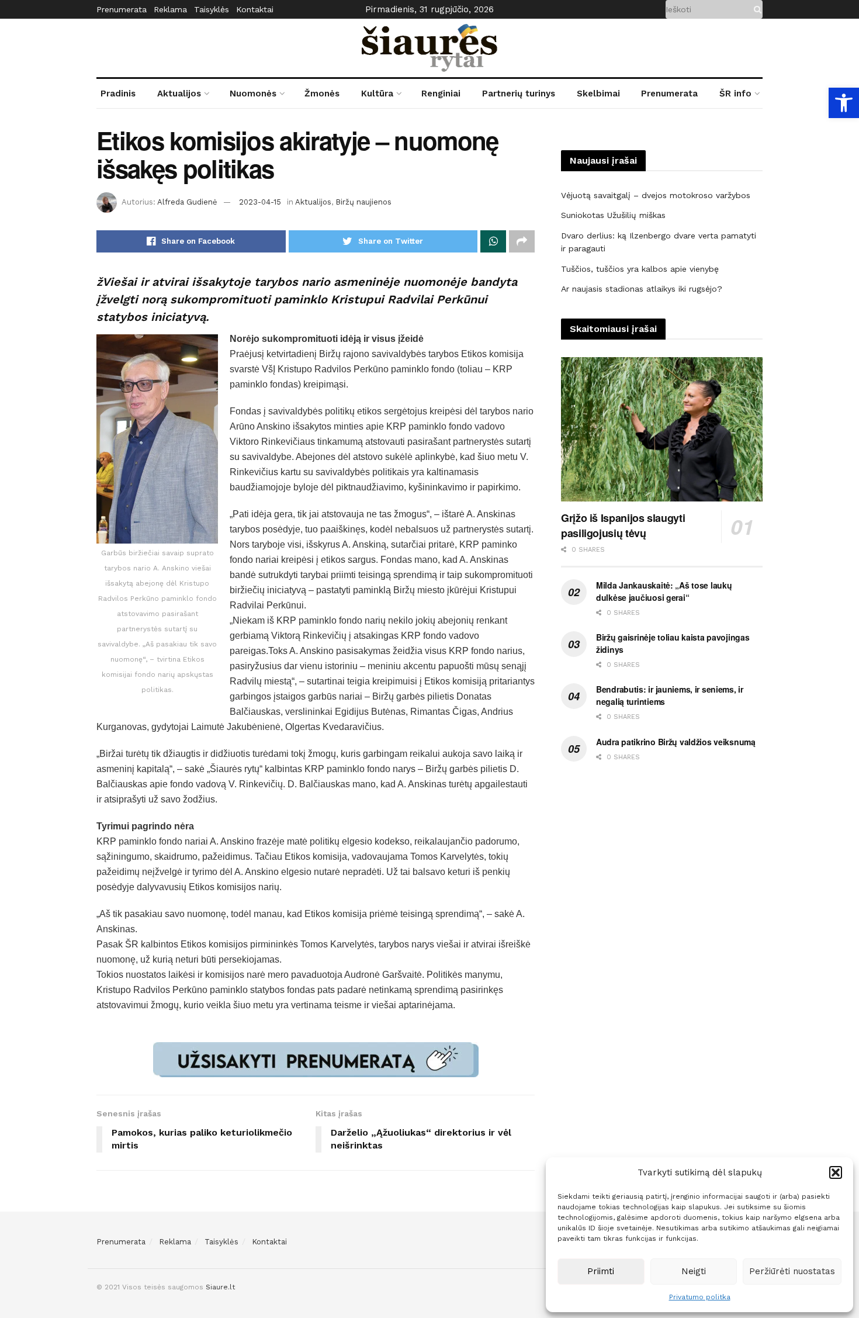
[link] (844, 103)
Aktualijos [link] (179, 93)
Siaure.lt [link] (220, 1287)
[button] (835, 1172)
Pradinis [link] (118, 93)
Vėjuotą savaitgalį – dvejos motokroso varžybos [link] (655, 195)
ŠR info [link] (735, 93)
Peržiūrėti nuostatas (792, 1271)
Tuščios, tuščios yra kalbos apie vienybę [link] (640, 269)
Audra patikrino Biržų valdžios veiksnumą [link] (676, 742)
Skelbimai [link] (598, 93)
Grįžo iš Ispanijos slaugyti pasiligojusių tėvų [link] (623, 525)
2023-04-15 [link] (260, 202)
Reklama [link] (170, 9)
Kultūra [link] (377, 93)
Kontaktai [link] (254, 9)
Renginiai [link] (440, 93)
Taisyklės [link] (211, 9)
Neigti (693, 1271)
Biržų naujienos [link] (363, 202)
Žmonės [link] (322, 93)
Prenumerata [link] (121, 9)
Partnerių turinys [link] (518, 93)
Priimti (600, 1271)
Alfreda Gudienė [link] (187, 202)
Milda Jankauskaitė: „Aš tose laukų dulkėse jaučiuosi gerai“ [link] (664, 591)
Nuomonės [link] (253, 93)
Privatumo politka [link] (699, 1297)
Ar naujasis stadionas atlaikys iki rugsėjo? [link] (641, 288)
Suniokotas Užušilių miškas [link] (613, 215)
